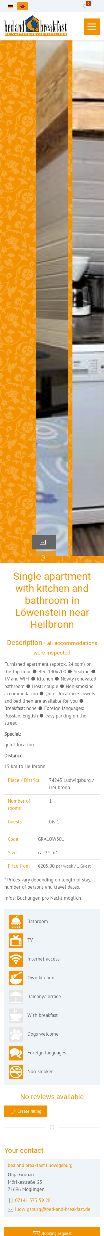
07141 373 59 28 (33, 1200)
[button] (92, 26)
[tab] (44, 542)
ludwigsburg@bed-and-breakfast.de (52, 1209)
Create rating (28, 1111)
